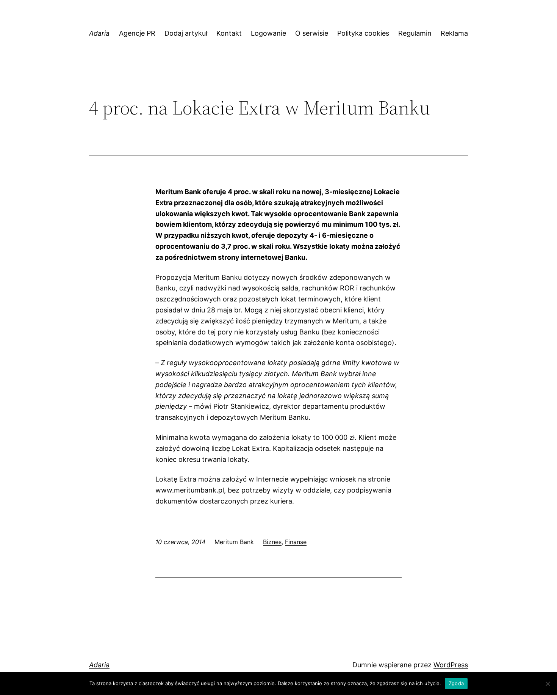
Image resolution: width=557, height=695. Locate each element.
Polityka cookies (363, 33)
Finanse (296, 542)
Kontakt (229, 33)
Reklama (454, 33)
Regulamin (415, 33)
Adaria (99, 33)
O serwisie (311, 33)
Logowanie (268, 33)
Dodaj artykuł (185, 33)
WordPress (450, 665)
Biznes (272, 542)
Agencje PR (137, 33)
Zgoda (456, 683)
